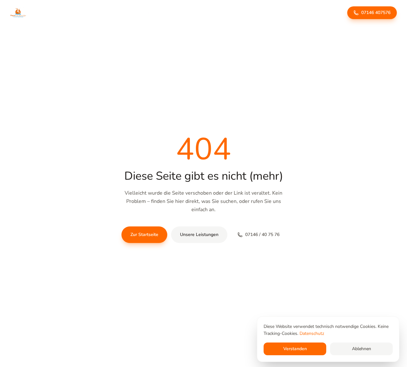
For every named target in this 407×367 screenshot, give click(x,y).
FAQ (236, 13)
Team (191, 13)
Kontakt (259, 13)
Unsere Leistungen (199, 235)
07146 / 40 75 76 (262, 235)
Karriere (214, 13)
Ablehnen (361, 349)
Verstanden (295, 349)
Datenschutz (312, 333)
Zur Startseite (144, 235)
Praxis (170, 13)
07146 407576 (375, 13)
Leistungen (143, 13)
